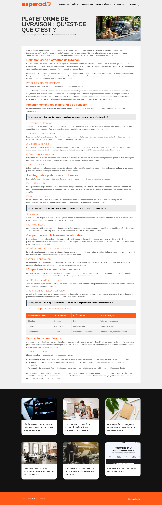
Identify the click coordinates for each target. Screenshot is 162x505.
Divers (133, 5)
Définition (64, 5)
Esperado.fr (25, 35)
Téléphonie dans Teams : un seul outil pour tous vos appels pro (38, 427)
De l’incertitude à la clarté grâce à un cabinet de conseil (77, 427)
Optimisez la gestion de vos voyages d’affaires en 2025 (79, 471)
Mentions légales (134, 499)
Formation (87, 5)
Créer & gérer (102, 5)
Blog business (120, 5)
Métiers (75, 5)
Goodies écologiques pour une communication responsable (122, 427)
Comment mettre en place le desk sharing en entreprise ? (39, 471)
